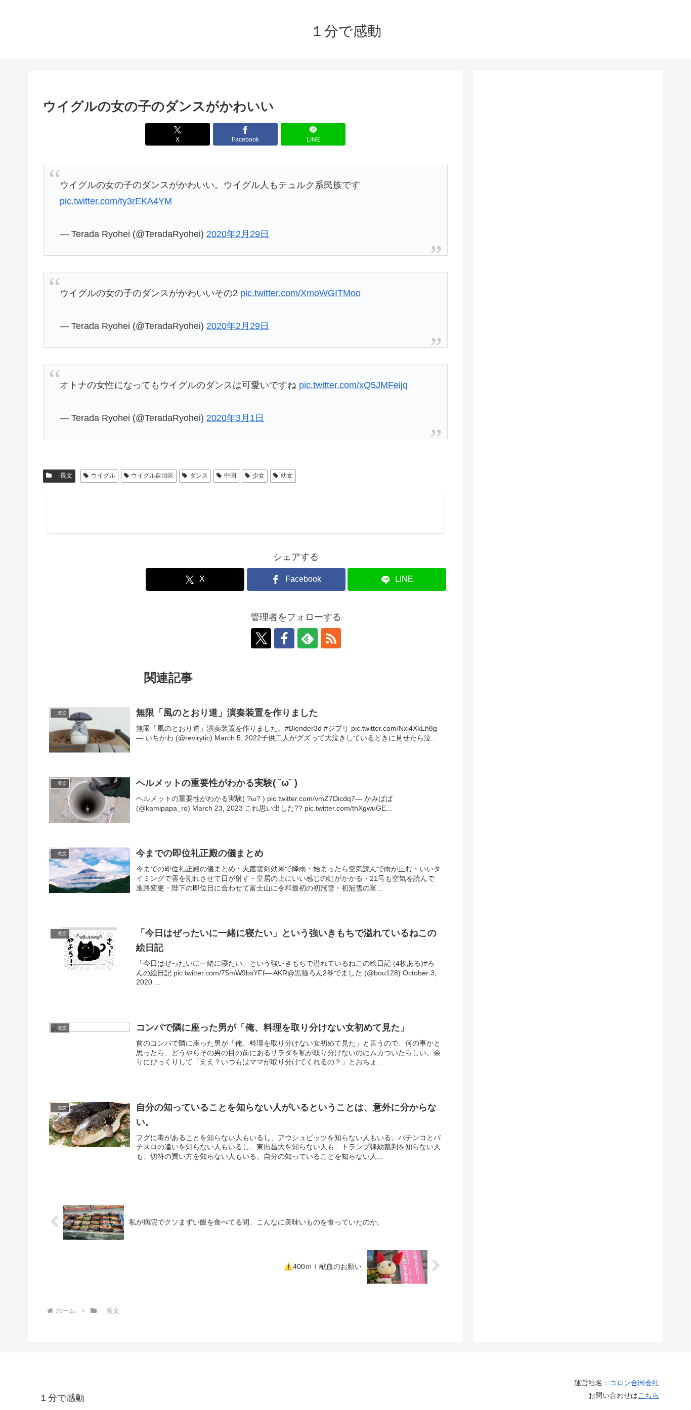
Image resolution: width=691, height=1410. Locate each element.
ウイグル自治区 (152, 475)
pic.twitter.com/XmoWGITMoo (300, 293)
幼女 (287, 475)
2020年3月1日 (235, 418)
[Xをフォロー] (261, 638)
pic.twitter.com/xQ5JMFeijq (353, 385)
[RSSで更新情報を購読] (331, 638)
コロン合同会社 (634, 1383)
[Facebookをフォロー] (284, 638)
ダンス (199, 475)
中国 (230, 475)
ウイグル (103, 475)
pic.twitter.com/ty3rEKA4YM (116, 201)
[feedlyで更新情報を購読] (307, 638)
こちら (648, 1395)
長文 (63, 475)
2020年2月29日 (237, 234)
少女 (258, 475)
